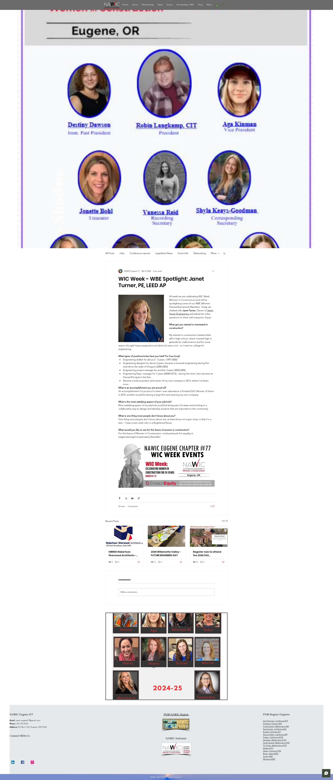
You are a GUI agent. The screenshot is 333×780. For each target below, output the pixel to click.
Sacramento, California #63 (274, 729)
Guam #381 (268, 756)
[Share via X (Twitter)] (126, 498)
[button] (217, 5)
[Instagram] (32, 762)
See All (225, 521)
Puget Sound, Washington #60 (276, 726)
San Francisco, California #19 (275, 721)
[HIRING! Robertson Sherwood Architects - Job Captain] (124, 536)
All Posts (109, 253)
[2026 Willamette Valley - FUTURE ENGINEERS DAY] (166, 536)
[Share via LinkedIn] (132, 498)
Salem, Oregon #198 (272, 751)
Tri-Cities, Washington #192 (275, 745)
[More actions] (213, 271)
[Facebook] (22, 762)
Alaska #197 (268, 748)
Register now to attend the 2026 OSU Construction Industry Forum (207, 553)
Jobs (121, 253)
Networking (200, 253)
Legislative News (164, 253)
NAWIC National (176, 738)
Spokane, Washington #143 (274, 740)
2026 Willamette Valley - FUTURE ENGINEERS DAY (166, 553)
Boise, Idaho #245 (270, 753)
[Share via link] (138, 498)
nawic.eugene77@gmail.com (28, 720)
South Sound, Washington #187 (276, 743)
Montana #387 (269, 759)
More (214, 253)
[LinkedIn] (12, 762)
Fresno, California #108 (273, 737)
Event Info (183, 253)
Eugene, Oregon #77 (272, 732)
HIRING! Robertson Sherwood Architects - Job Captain (122, 553)
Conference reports (140, 253)
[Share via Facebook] (119, 498)
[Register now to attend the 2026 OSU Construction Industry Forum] (209, 536)
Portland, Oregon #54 (272, 723)
